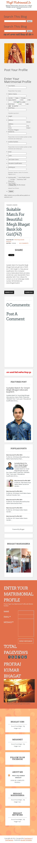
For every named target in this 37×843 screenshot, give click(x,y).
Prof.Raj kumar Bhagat (18, 777)
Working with (12, 177)
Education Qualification (15, 163)
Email (9, 152)
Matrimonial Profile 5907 (22, 480)
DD (22, 100)
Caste (10, 155)
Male (16, 98)
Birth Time (11, 104)
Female (23, 98)
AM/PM (16, 106)
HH (20, 104)
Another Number (13, 142)
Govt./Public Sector (24, 177)
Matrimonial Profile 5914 (14, 491)
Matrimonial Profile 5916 (14, 455)
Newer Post (9, 292)
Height (10, 116)
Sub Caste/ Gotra (13, 159)
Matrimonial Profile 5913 (14, 508)
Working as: (11, 167)
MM (29, 100)
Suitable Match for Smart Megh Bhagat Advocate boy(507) (18, 390)
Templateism (28, 838)
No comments (23, 243)
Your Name (11, 86)
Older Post (29, 292)
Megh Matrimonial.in (18, 2)
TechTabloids (9, 840)
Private (13, 179)
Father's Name (12, 94)
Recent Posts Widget (16, 726)
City (28, 126)
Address (10, 120)
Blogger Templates (26, 840)
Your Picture (11, 183)
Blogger (22, 529)
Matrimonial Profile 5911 (14, 516)
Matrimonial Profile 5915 (14, 499)
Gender (10, 98)
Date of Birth (12, 100)
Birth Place (11, 108)
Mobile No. (11, 132)
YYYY (15, 102)
